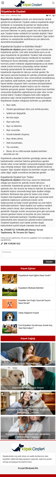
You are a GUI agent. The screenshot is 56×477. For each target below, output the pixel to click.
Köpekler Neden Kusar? (28, 363)
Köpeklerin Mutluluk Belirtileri (31, 288)
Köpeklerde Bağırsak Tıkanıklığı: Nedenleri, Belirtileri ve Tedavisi (28, 411)
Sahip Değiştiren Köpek (28, 313)
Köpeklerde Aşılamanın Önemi (28, 387)
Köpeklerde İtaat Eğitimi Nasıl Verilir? (34, 275)
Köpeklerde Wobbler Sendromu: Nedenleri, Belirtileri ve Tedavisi (28, 435)
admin (7, 15)
